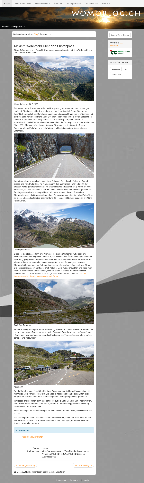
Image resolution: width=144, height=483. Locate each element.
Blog (6, 3)
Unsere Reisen (42, 3)
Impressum (61, 480)
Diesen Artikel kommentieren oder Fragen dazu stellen (40, 471)
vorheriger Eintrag (25, 465)
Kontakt (105, 3)
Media (86, 480)
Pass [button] (125, 69)
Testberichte (90, 3)
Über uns (58, 3)
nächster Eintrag (83, 465)
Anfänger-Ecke (73, 3)
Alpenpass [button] (116, 69)
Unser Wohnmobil (22, 3)
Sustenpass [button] (116, 74)
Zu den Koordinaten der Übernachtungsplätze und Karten (50, 275)
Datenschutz (75, 480)
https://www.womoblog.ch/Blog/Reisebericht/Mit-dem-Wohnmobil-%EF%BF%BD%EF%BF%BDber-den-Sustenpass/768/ (65, 454)
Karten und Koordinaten (32, 436)
